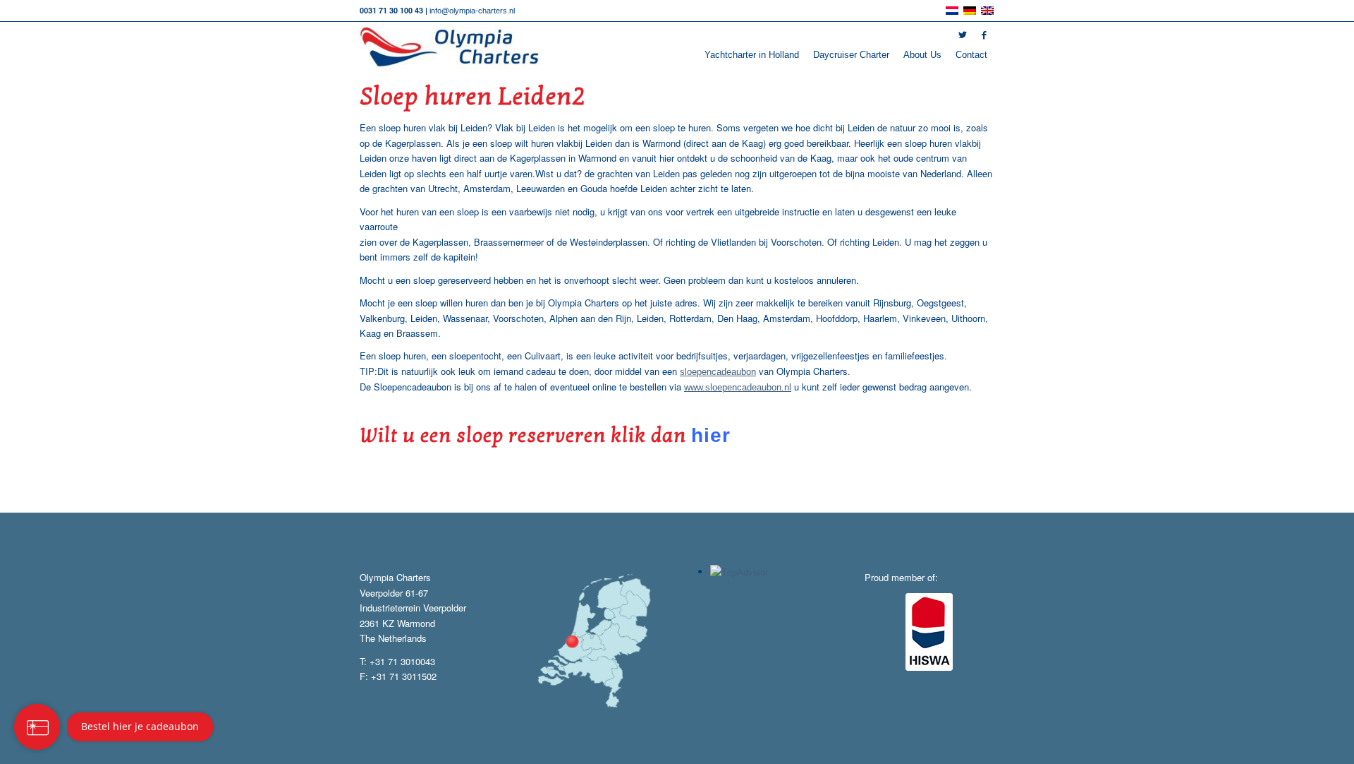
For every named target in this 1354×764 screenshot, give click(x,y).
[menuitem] (751, 55)
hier (711, 435)
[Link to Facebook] (983, 35)
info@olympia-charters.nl (472, 10)
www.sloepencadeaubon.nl (737, 387)
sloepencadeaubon (718, 371)
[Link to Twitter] (962, 35)
